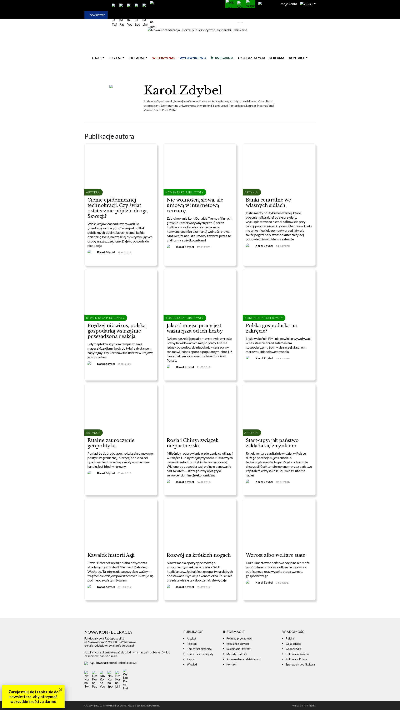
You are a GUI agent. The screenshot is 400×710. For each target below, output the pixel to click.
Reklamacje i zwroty (238, 649)
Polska (290, 638)
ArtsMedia (310, 705)
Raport (191, 659)
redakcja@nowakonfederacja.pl (114, 645)
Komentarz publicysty (200, 654)
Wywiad (192, 664)
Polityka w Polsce (296, 659)
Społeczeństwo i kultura (300, 664)
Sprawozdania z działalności (243, 659)
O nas (96, 58)
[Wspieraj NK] (250, 4)
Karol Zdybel (106, 252)
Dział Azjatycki (251, 58)
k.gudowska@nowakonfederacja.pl (113, 662)
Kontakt (297, 58)
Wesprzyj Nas (163, 58)
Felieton (192, 643)
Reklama (276, 58)
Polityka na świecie (297, 654)
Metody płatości (236, 654)
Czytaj (115, 58)
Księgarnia (224, 58)
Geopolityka (293, 649)
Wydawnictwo (193, 58)
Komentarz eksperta (199, 649)
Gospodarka (293, 643)
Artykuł (191, 638)
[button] (308, 4)
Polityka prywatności (239, 638)
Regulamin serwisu (237, 643)
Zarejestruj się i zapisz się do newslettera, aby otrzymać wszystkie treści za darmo (33, 696)
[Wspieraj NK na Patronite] (230, 4)
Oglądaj (136, 58)
